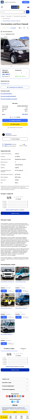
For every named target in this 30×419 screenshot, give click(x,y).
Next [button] (27, 50)
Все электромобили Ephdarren (8, 96)
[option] (15, 50)
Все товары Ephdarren (6, 93)
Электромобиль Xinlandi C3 (21, 308)
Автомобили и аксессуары (20, 16)
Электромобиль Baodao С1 (6, 308)
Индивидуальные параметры (16, 87)
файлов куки (4, 409)
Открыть (26, 2)
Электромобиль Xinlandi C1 (6, 334)
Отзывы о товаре (9, 349)
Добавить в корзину (16, 120)
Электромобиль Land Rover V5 (7, 281)
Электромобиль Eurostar (20, 281)
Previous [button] (2, 50)
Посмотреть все (5, 83)
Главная (2, 16)
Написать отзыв (15, 213)
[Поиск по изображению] (24, 11)
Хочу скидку (25, 38)
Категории (9, 16)
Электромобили (6, 18)
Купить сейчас (16, 124)
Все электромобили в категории (9, 98)
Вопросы (23, 349)
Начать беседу (15, 139)
